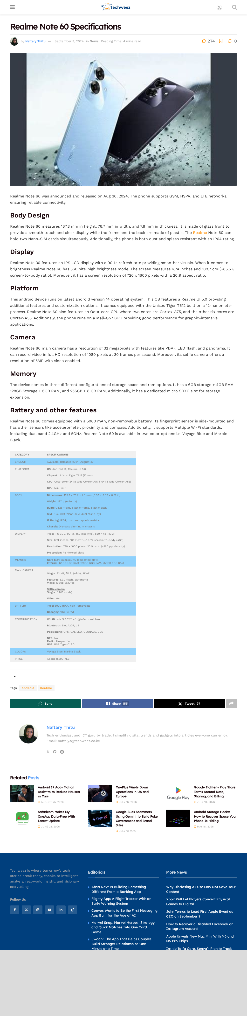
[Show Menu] (12, 7)
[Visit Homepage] (115, 7)
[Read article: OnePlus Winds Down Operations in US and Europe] (100, 793)
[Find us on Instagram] (37, 909)
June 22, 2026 (50, 826)
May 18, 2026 (205, 826)
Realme (200, 232)
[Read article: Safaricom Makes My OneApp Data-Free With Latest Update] (22, 818)
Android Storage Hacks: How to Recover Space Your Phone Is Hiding (215, 816)
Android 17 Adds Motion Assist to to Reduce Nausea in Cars (59, 791)
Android (28, 688)
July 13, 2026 (127, 831)
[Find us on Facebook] (14, 909)
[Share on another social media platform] (231, 703)
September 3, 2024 (69, 41)
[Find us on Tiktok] (72, 909)
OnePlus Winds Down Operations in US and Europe (132, 791)
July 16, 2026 (127, 802)
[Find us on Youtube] (49, 909)
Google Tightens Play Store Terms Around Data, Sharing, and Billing (214, 791)
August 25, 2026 (52, 802)
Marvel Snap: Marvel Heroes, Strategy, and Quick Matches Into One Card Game (123, 927)
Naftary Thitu (35, 41)
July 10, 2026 (205, 802)
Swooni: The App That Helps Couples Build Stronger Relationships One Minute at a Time (121, 944)
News (94, 41)
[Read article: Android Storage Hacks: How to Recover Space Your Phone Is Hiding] (178, 818)
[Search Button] (234, 7)
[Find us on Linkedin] (61, 909)
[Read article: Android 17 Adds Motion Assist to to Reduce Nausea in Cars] (22, 793)
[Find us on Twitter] (26, 909)
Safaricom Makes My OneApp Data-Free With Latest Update (56, 816)
